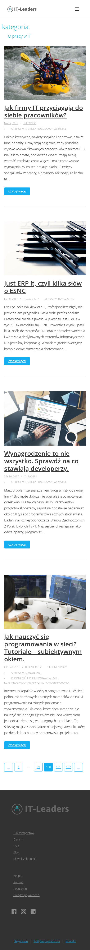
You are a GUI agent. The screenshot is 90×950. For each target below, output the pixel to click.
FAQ (16, 846)
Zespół (17, 876)
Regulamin (20, 889)
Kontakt (18, 882)
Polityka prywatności (26, 895)
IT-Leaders (29, 123)
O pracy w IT (18, 129)
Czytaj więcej (17, 191)
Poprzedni (8, 767)
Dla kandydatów (23, 833)
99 (38, 767)
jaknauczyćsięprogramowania (31, 678)
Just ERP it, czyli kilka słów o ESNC (43, 287)
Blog (16, 852)
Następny (78, 767)
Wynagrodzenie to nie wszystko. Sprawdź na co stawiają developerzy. (41, 461)
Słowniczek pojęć (24, 859)
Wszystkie (60, 129)
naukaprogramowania (54, 682)
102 (68, 767)
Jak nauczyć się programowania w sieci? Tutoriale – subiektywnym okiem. (43, 647)
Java (54, 678)
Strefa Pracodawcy (40, 129)
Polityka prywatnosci (47, 941)
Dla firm (18, 839)
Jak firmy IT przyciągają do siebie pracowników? (43, 111)
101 (58, 767)
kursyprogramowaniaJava (21, 682)
